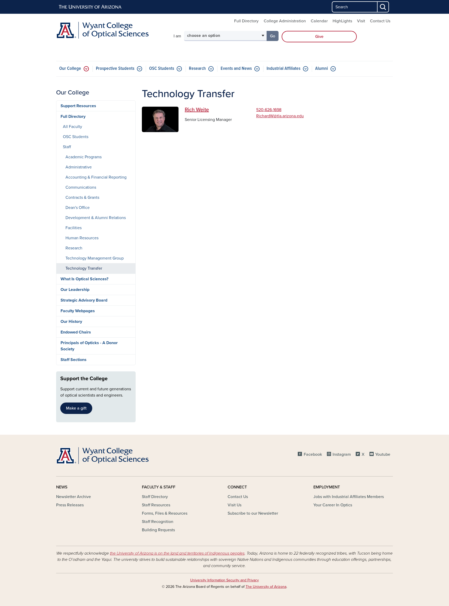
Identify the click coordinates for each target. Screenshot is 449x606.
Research (197, 69)
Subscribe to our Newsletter (253, 513)
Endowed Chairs (76, 332)
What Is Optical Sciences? (84, 279)
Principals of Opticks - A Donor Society (89, 346)
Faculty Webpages (78, 311)
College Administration (285, 21)
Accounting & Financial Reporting (96, 177)
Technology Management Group (94, 258)
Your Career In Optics (332, 505)
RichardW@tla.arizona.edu (280, 116)
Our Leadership (75, 289)
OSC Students (161, 69)
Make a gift (76, 408)
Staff (67, 146)
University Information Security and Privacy (224, 580)
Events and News (236, 69)
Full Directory (246, 21)
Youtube (382, 454)
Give (319, 36)
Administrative (78, 167)
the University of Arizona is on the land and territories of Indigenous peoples (177, 553)
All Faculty (72, 126)
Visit (361, 21)
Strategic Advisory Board (84, 300)
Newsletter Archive (73, 496)
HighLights (342, 21)
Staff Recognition (157, 521)
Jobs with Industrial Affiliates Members (348, 496)
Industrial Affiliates (283, 69)
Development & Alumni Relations (95, 217)
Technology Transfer (83, 268)
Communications (80, 187)
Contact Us (380, 21)
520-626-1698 (268, 109)
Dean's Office (77, 207)
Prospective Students (115, 69)
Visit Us (234, 505)
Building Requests (158, 530)
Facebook (313, 454)
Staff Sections (74, 359)
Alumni (321, 69)
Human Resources (81, 238)
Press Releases (70, 505)
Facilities (73, 227)
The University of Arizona (266, 586)
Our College (70, 69)
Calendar (319, 21)
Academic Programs (83, 157)
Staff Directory (155, 496)
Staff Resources (156, 505)
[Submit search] (383, 6)
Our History (71, 321)
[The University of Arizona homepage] (90, 7)
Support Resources (78, 105)
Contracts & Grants (82, 197)
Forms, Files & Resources (164, 513)
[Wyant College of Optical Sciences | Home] (110, 30)
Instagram (342, 454)
